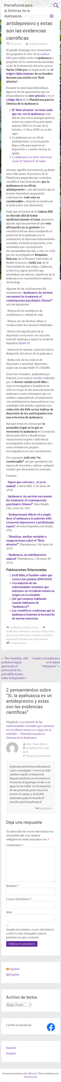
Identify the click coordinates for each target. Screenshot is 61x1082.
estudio (37, 378)
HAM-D (24, 343)
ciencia (36, 631)
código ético (14, 99)
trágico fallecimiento (20, 73)
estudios (36, 635)
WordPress (30, 1073)
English (11, 1053)
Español (11, 1047)
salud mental (40, 639)
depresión (12, 635)
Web (9, 912)
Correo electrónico (19, 899)
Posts (35, 627)
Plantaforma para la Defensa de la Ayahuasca (18, 10)
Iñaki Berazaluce (38, 43)
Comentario (15, 845)
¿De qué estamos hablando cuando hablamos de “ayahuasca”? (29, 602)
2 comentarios (18, 643)
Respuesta (45, 808)
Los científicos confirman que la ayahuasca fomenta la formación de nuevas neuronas (33, 614)
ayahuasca (12, 631)
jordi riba (47, 635)
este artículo (37, 95)
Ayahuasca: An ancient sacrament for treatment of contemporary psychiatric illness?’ (29, 296)
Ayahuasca (16, 627)
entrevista (24, 635)
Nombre (12, 885)
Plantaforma (25, 639)
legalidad (11, 639)
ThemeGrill (30, 1076)
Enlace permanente (38, 755)
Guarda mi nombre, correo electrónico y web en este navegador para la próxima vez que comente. (30, 933)
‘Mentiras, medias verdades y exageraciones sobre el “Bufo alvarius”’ (26, 540)
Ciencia (27, 627)
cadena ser (25, 631)
